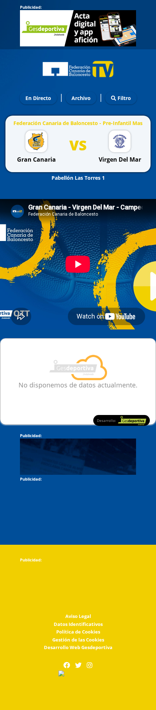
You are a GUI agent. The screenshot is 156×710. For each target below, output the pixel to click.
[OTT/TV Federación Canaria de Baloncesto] (78, 67)
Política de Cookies (78, 631)
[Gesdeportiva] (78, 673)
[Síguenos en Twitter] (78, 665)
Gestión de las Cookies (78, 639)
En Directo (38, 98)
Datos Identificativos (78, 624)
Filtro (123, 98)
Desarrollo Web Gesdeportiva (78, 647)
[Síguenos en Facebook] (66, 665)
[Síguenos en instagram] (90, 665)
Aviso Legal (78, 616)
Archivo (81, 98)
